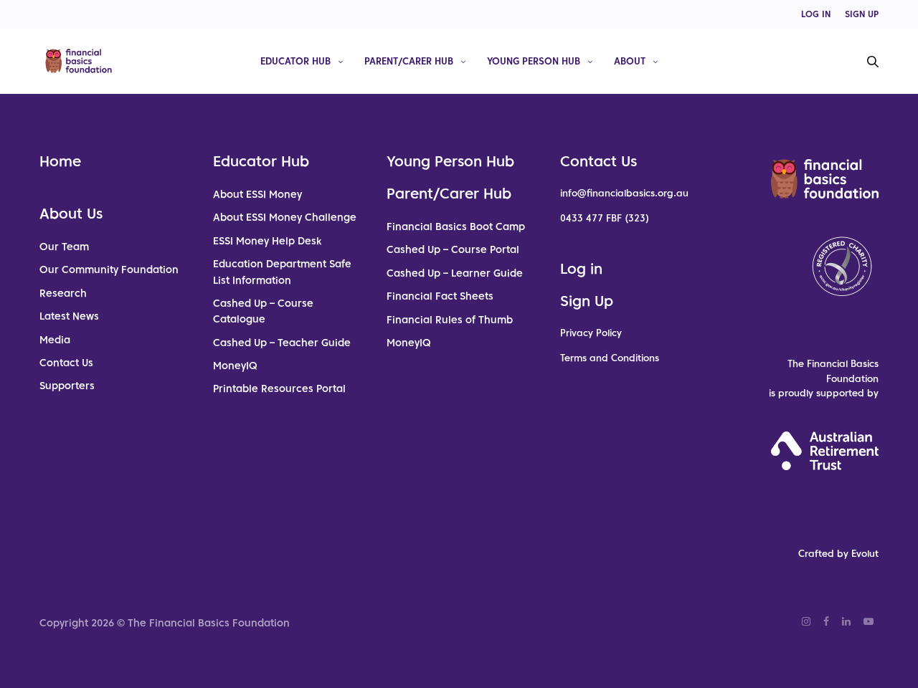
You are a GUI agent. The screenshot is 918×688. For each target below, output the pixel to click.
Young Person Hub (533, 60)
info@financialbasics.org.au (624, 193)
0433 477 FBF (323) (604, 218)
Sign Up (586, 301)
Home (60, 161)
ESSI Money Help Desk (267, 241)
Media (54, 339)
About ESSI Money (257, 194)
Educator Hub (295, 60)
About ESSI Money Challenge (284, 217)
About (629, 60)
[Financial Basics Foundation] (78, 61)
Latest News (69, 316)
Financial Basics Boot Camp (456, 226)
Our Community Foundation (109, 269)
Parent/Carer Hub (408, 60)
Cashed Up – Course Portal (453, 249)
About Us (71, 213)
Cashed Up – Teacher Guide (282, 342)
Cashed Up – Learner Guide (455, 273)
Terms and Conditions (609, 358)
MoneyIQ (235, 365)
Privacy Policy (591, 333)
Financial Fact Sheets (440, 296)
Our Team (64, 246)
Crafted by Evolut (838, 553)
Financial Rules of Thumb (450, 319)
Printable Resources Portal (279, 388)
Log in (581, 268)
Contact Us (66, 362)
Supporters (67, 385)
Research (63, 293)
